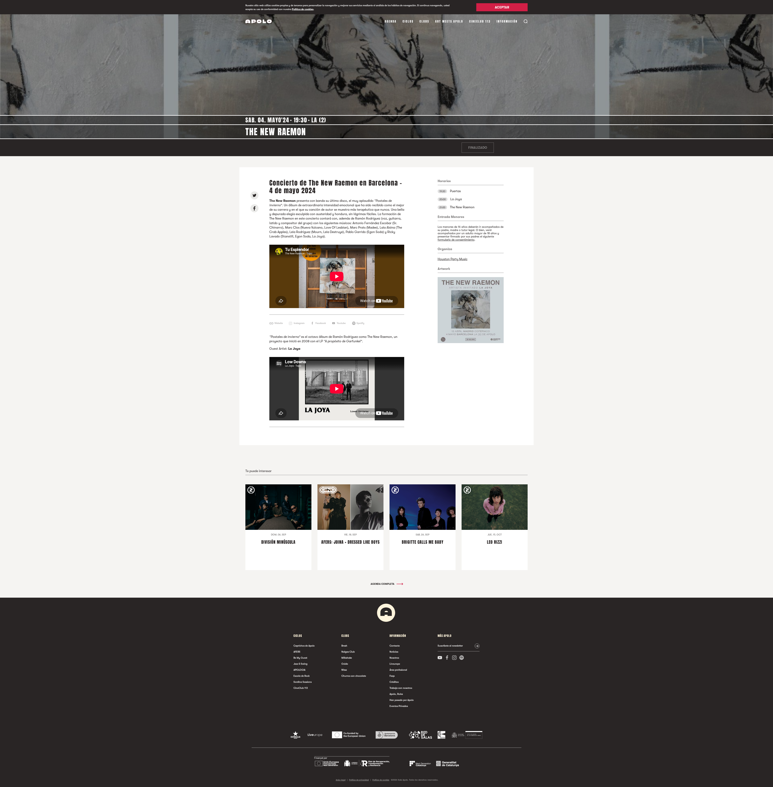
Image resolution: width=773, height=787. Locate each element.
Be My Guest (300, 657)
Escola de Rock (301, 676)
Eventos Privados (399, 706)
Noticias (394, 651)
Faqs (392, 676)
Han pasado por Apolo (402, 700)
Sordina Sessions (302, 682)
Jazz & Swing (300, 663)
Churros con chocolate (353, 676)
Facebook (320, 323)
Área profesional (398, 669)
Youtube (341, 323)
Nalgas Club (348, 651)
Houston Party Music (452, 259)
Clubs (424, 21)
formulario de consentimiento (456, 239)
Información (507, 21)
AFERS (296, 651)
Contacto (395, 645)
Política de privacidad (359, 780)
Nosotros (394, 657)
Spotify (360, 323)
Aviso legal (340, 780)
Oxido (344, 663)
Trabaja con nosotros (401, 688)
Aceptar (502, 7)
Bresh (344, 645)
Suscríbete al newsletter (450, 645)
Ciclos (408, 21)
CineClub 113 (480, 21)
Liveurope (395, 663)
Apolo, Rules (396, 694)
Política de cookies (302, 9)
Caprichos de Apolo (304, 645)
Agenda (391, 21)
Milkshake (346, 657)
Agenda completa (383, 584)
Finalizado (477, 148)
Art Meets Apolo (449, 21)
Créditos (394, 682)
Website (278, 323)
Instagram (299, 323)
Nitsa (344, 669)
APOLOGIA (299, 669)
